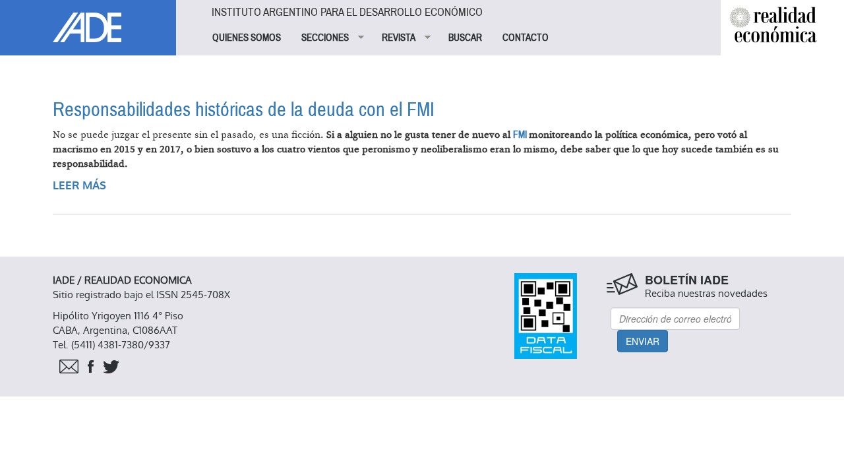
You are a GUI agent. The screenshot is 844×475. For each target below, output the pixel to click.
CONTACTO (525, 37)
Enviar (642, 341)
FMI (521, 134)
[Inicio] (88, 21)
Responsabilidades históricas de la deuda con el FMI (244, 110)
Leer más (79, 185)
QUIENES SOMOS (246, 37)
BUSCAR (465, 37)
